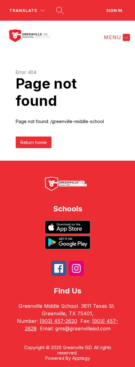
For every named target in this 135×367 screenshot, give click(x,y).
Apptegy (81, 358)
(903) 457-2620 (58, 321)
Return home (33, 142)
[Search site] (60, 10)
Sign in (114, 10)
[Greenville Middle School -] (34, 37)
